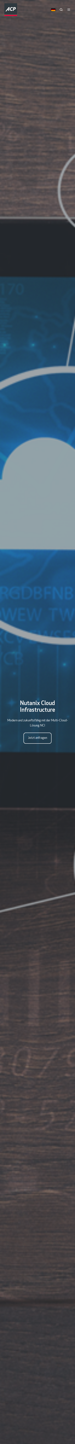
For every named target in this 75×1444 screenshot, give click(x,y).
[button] (61, 9)
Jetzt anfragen (37, 738)
